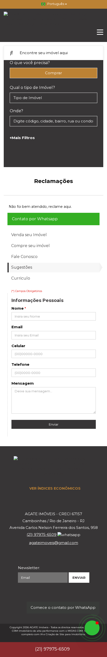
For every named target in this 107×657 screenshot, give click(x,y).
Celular (18, 345)
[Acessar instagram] (69, 600)
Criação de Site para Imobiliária (65, 634)
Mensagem (22, 383)
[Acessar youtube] (53, 600)
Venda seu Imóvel (29, 234)
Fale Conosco (24, 256)
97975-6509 (41, 534)
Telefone (20, 364)
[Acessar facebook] (37, 600)
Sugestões (21, 267)
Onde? (16, 111)
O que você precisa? (30, 62)
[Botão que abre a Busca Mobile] (11, 53)
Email (16, 327)
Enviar (53, 424)
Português (56, 4)
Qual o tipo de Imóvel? (32, 87)
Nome (17, 308)
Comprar (53, 73)
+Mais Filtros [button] (22, 137)
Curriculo (20, 278)
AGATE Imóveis (39, 627)
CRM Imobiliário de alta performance (35, 630)
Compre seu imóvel (30, 245)
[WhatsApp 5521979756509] (92, 627)
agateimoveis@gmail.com (53, 542)
